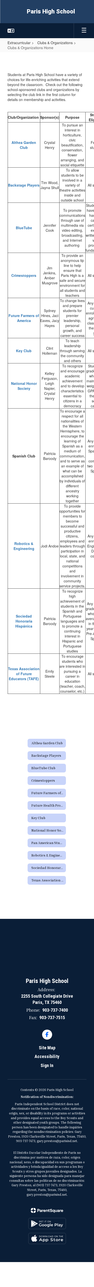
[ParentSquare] (47, 1210)
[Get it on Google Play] (47, 1223)
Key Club (24, 350)
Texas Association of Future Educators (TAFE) (24, 673)
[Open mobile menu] (84, 30)
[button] (11, 30)
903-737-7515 (52, 1017)
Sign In (47, 1065)
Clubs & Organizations (55, 42)
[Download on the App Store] (47, 1238)
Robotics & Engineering (24, 546)
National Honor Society (24, 386)
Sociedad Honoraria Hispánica (23, 621)
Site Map (47, 1047)
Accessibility (47, 1056)
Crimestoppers (23, 275)
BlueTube (24, 227)
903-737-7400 (55, 1010)
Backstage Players (24, 185)
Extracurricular (19, 42)
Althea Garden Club (24, 145)
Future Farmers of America (24, 318)
